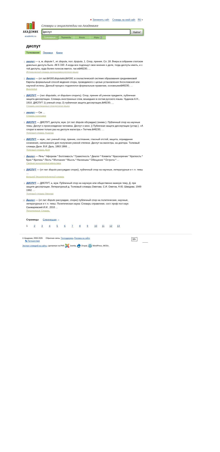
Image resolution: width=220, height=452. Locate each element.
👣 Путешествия (32, 241)
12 (110, 226)
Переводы (66, 37)
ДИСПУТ (31, 95)
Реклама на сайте (82, 238)
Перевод (48, 52)
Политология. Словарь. (38, 211)
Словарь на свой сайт (123, 20)
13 (118, 226)
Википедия (31, 89)
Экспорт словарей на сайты (34, 246)
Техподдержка (67, 238)
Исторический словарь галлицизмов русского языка (52, 72)
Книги (82, 37)
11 (103, 226)
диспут (30, 61)
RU (139, 20)
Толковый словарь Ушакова (40, 133)
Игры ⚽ (98, 37)
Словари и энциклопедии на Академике (69, 25)
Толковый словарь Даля (38, 150)
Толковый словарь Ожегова (39, 194)
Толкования (49, 37)
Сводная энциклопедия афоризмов (43, 163)
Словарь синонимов (36, 116)
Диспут (30, 78)
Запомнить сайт (101, 20)
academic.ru (30, 36)
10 (95, 226)
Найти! (137, 32)
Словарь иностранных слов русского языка (48, 106)
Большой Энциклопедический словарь (45, 177)
